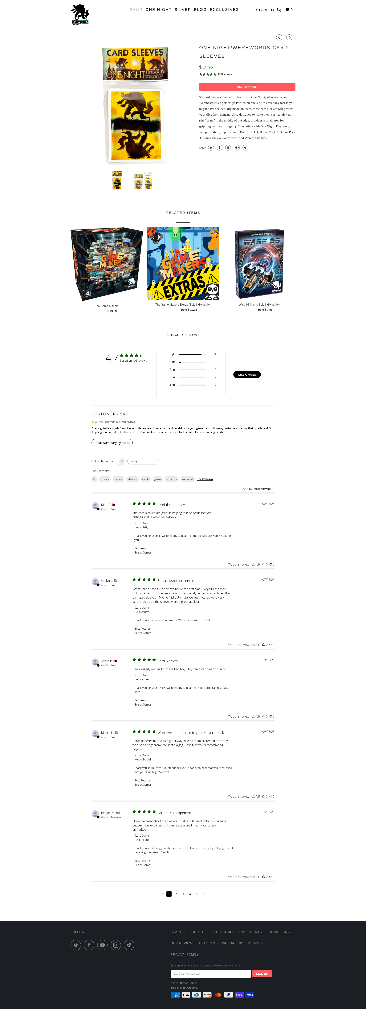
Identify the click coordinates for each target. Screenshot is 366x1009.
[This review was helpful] (263, 564)
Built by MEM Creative (184, 987)
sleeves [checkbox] (132, 479)
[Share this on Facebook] (219, 147)
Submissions (278, 932)
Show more (205, 479)
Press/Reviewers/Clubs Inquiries (231, 943)
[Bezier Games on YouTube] (103, 945)
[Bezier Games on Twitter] (77, 945)
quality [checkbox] (105, 479)
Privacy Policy (185, 954)
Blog (200, 9)
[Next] (290, 37)
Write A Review (247, 374)
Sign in (265, 10)
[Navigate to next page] (204, 894)
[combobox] (143, 461)
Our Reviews (183, 943)
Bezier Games (188, 982)
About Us (198, 932)
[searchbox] (105, 461)
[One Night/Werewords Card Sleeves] (133, 105)
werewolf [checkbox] (187, 479)
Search (178, 932)
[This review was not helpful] (270, 564)
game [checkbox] (157, 479)
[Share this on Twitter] (210, 147)
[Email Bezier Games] (130, 945)
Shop (136, 9)
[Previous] (279, 37)
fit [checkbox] (94, 479)
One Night (158, 9)
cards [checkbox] (145, 479)
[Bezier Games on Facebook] (90, 945)
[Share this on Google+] (236, 147)
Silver (183, 9)
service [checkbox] (118, 479)
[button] (183, 430)
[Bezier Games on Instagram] (117, 945)
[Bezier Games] (90, 14)
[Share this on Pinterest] (227, 147)
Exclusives (224, 9)
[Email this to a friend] (245, 147)
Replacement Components (236, 932)
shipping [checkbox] (172, 479)
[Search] (279, 10)
